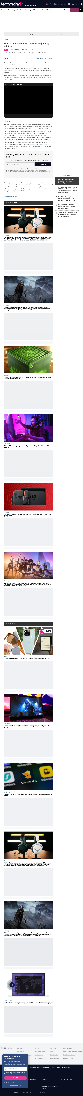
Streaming (28, 10)
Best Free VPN (20, 1051)
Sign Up (15, 1078)
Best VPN (69, 34)
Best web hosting (42, 34)
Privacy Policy (21, 1083)
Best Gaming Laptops (40, 1051)
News (6, 50)
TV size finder (18, 34)
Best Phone (53, 1048)
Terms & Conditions (14, 1085)
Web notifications (64, 1083)
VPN (47, 10)
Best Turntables (67, 1048)
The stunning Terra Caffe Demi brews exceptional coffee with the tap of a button (67, 214)
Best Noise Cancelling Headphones (72, 1051)
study (10, 68)
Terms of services (25, 169)
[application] (28, 100)
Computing (11, 10)
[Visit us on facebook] (51, 4)
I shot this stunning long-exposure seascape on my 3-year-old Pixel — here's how (67, 198)
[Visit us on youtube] (56, 4)
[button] (79, 4)
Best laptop (30, 34)
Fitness (35, 10)
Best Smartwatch (54, 1058)
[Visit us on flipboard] (59, 4)
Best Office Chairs (68, 1058)
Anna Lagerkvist (15, 49)
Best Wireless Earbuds (69, 1055)
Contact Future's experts (29, 1079)
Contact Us (44, 1079)
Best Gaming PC (39, 1055)
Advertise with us (46, 1083)
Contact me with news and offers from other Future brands (16, 1073)
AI (17, 10)
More (65, 10)
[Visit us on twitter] (54, 4)
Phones (3, 10)
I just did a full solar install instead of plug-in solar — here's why (66, 181)
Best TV (52, 1051)
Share (8, 58)
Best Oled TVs (54, 1055)
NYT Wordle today (57, 34)
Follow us (41, 58)
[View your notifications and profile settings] (73, 4)
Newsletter (49, 58)
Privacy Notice (9, 170)
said (11, 79)
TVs (21, 10)
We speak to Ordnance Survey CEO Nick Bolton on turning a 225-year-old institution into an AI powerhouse (67, 189)
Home (60, 10)
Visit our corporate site (63, 1067)
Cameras (53, 10)
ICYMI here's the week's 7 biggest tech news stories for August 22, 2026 (67, 206)
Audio (41, 10)
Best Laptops (38, 1048)
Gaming (6, 39)
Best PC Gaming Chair (40, 1058)
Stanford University (37, 144)
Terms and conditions (66, 1079)
